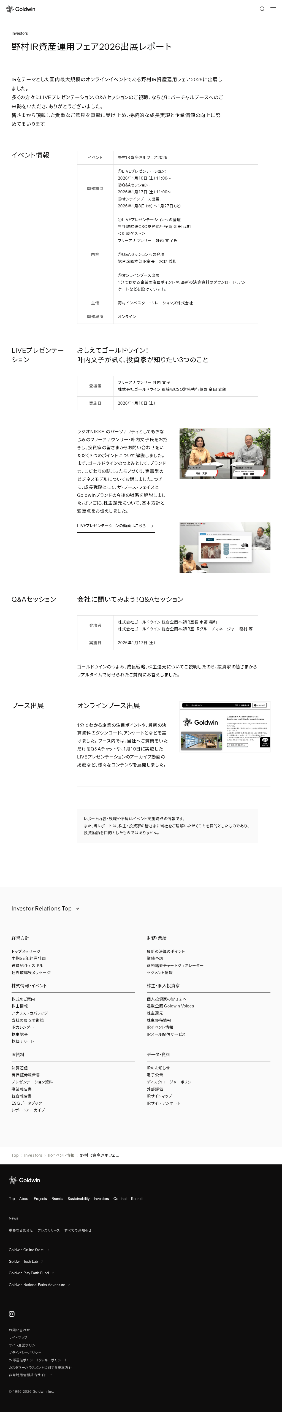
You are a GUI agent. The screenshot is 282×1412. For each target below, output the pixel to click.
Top (15, 1155)
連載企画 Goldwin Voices (170, 1006)
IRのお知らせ (158, 1068)
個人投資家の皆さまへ (166, 999)
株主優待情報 (159, 1020)
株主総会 (20, 1034)
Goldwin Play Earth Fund (29, 1273)
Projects (40, 1198)
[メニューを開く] (273, 9)
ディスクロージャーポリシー (171, 1082)
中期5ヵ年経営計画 (29, 958)
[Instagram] (12, 1314)
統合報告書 (22, 1096)
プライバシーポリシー (25, 1353)
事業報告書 (22, 1089)
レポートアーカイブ (28, 1110)
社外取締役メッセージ (31, 972)
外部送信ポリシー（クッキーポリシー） (38, 1360)
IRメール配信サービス (166, 1034)
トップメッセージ (26, 951)
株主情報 (20, 1006)
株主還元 (155, 1013)
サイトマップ (18, 1337)
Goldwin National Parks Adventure (37, 1285)
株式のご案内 (23, 999)
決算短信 (20, 1068)
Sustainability (79, 1198)
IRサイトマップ (159, 1096)
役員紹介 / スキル (27, 965)
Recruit (137, 1198)
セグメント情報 (160, 972)
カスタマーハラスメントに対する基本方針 (40, 1367)
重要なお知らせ (21, 1230)
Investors (33, 1155)
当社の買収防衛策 (28, 1020)
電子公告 (155, 1074)
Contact (120, 1198)
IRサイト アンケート (164, 1103)
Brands (57, 1198)
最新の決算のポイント (166, 951)
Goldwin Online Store (26, 1250)
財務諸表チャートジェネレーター (175, 965)
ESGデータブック (27, 1103)
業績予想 (155, 958)
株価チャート (23, 1041)
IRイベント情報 (160, 1027)
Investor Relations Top (42, 908)
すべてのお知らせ (78, 1230)
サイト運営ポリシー (24, 1345)
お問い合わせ (19, 1330)
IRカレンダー (23, 1027)
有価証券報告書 (26, 1074)
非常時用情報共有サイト (28, 1375)
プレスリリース (49, 1230)
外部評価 (155, 1089)
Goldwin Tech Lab (23, 1261)
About (24, 1198)
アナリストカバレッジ (30, 1013)
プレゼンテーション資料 (32, 1082)
